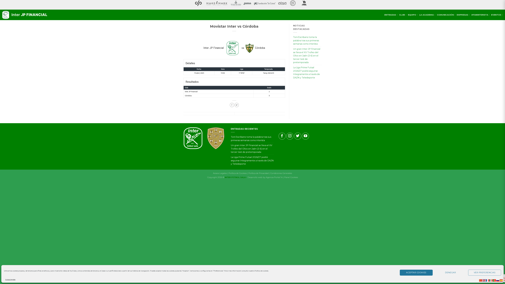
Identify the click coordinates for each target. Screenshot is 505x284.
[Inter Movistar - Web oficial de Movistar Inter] (25, 15)
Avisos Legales (220, 173)
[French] (487, 280)
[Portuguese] (494, 280)
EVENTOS (496, 15)
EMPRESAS (462, 15)
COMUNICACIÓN (445, 15)
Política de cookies (261, 271)
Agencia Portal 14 (274, 177)
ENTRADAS (390, 15)
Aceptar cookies (416, 272)
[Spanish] (501, 280)
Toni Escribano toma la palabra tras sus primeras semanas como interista (306, 40)
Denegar (450, 272)
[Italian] (491, 280)
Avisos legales (10, 279)
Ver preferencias (484, 272)
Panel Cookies (291, 177)
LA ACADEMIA (426, 15)
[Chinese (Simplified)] (481, 280)
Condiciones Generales (281, 173)
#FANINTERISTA (479, 15)
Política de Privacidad (258, 173)
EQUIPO (412, 15)
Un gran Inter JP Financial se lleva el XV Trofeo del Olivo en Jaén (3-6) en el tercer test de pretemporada (306, 56)
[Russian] (498, 280)
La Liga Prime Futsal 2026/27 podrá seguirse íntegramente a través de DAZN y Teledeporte (306, 72)
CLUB (402, 15)
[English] (484, 280)
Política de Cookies (238, 173)
